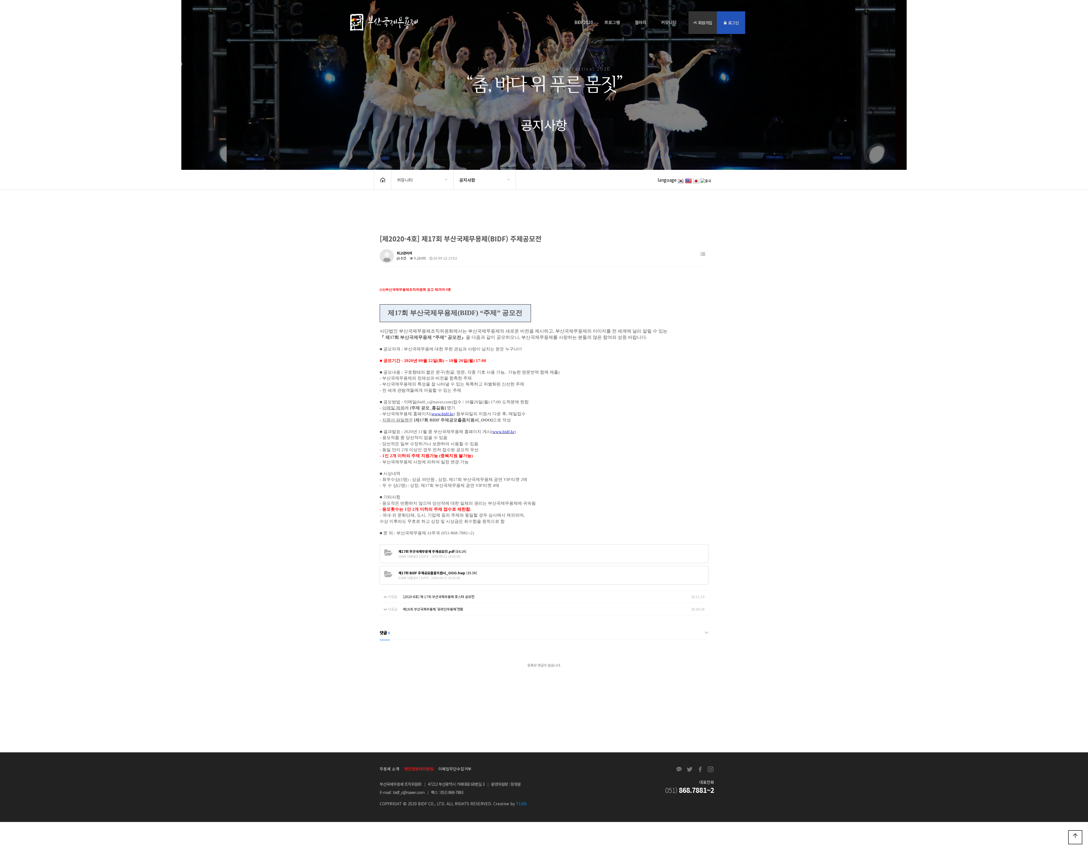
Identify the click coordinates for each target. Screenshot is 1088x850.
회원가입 (704, 23)
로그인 (733, 23)
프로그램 (612, 22)
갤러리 (640, 22)
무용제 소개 (389, 769)
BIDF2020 (584, 22)
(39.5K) (437, 572)
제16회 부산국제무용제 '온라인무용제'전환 (433, 609)
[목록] (703, 254)
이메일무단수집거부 (454, 769)
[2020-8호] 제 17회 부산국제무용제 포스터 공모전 (438, 596)
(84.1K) (432, 551)
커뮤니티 (668, 22)
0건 (403, 258)
